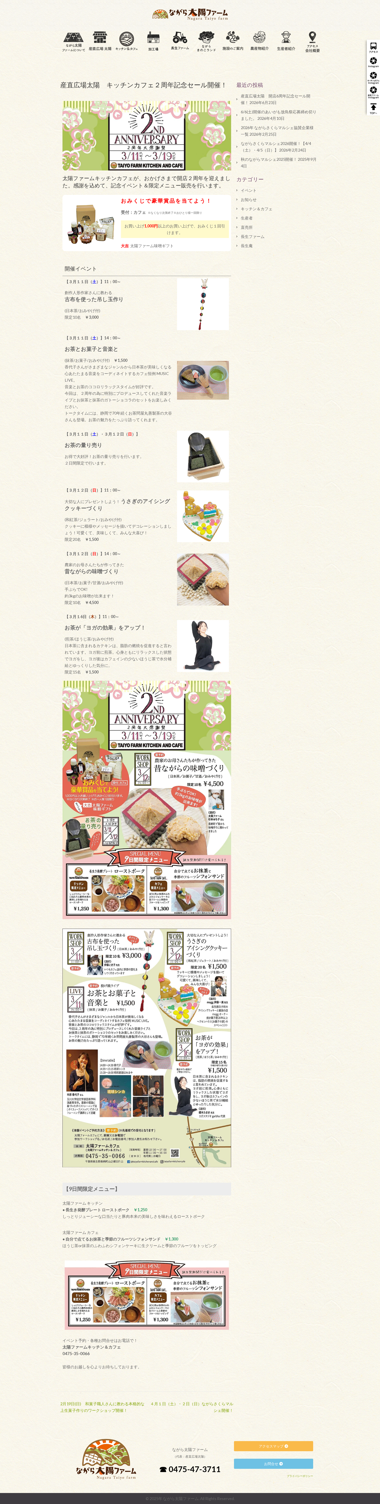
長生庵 (247, 245)
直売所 (247, 227)
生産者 (247, 218)
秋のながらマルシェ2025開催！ (269, 159)
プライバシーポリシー (300, 1476)
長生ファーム (253, 236)
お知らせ (249, 199)
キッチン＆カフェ (256, 208)
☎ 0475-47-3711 (190, 1469)
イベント (249, 190)
